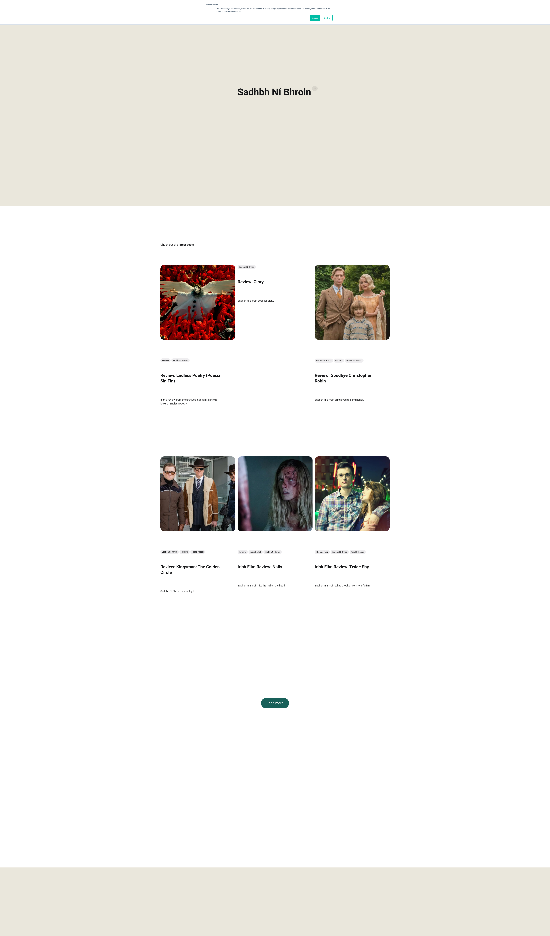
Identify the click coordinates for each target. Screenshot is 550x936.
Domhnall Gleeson (354, 360)
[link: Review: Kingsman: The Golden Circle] (197, 530)
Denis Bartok (255, 552)
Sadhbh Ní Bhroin (180, 360)
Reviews (165, 360)
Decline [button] (327, 18)
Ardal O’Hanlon (358, 552)
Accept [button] (315, 18)
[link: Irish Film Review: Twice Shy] (352, 530)
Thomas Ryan (322, 552)
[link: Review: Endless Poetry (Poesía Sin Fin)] (197, 338)
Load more (275, 703)
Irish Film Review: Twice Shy (342, 566)
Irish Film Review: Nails (260, 566)
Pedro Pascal (198, 552)
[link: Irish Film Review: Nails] (275, 530)
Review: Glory (251, 281)
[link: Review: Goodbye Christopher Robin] (352, 338)
